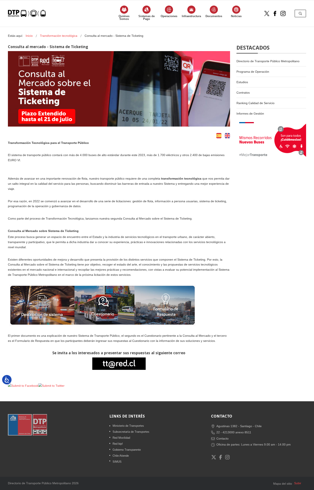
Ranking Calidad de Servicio (255, 103)
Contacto (222, 438)
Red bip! (118, 443)
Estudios (242, 82)
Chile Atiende (121, 455)
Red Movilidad (121, 437)
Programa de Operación (252, 71)
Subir (297, 483)
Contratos (243, 92)
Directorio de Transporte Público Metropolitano (267, 61)
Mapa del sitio (282, 483)
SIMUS (117, 461)
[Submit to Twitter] (51, 385)
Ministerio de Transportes (128, 425)
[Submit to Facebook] (23, 385)
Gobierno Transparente (127, 449)
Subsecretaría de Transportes (131, 431)
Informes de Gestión (250, 113)
